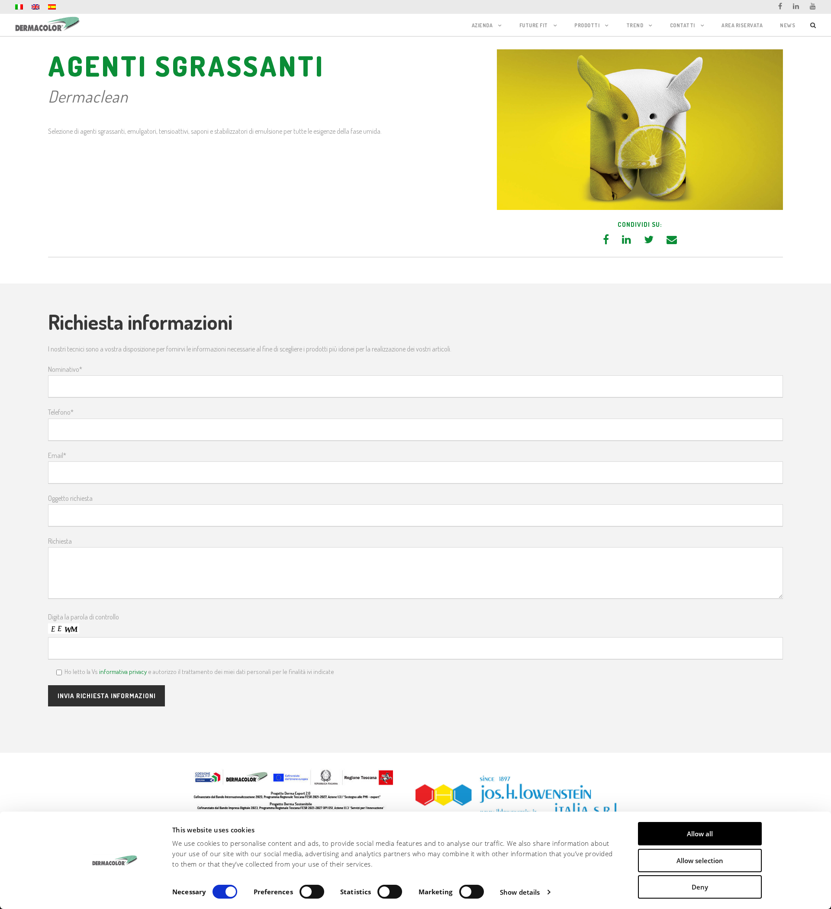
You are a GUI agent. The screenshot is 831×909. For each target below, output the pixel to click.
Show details (520, 892)
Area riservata (742, 25)
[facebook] (780, 6)
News (787, 25)
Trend (635, 25)
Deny (700, 887)
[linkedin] (796, 6)
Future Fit (533, 25)
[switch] (312, 892)
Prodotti (586, 25)
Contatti (682, 25)
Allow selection (699, 860)
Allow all (700, 833)
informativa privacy (123, 671)
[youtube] (813, 6)
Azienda (482, 25)
